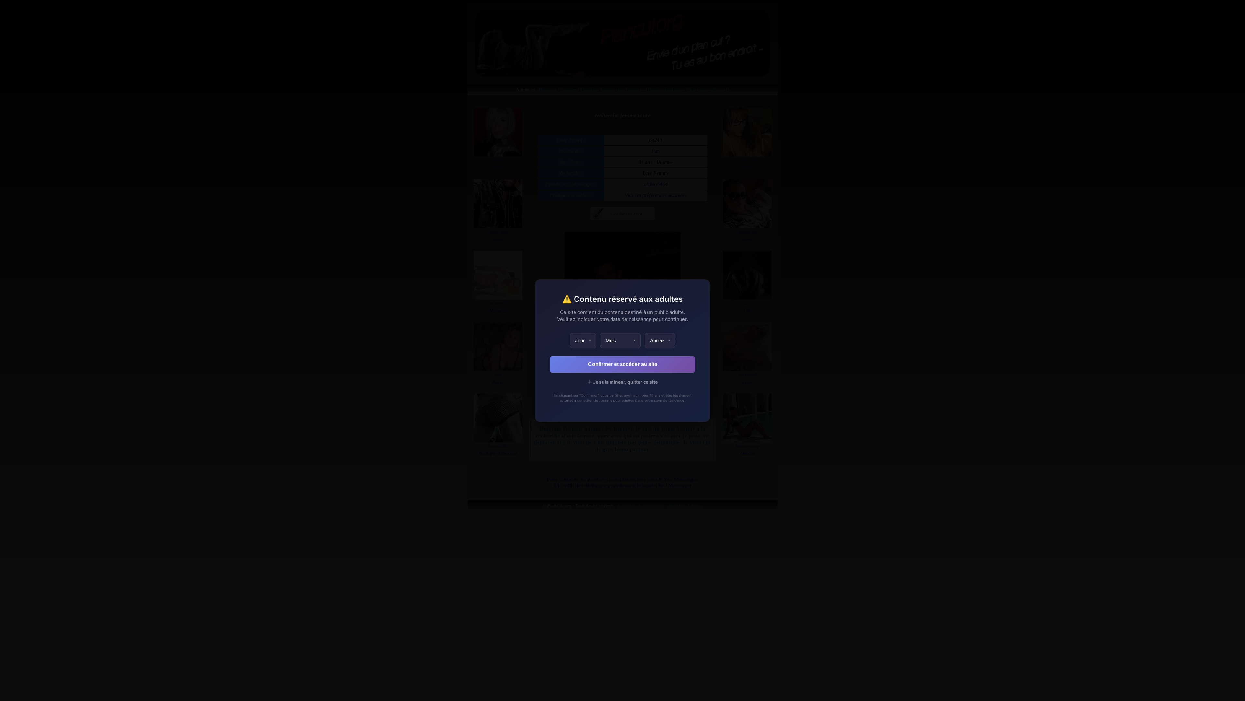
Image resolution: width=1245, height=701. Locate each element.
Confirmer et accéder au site (622, 364)
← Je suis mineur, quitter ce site (623, 382)
